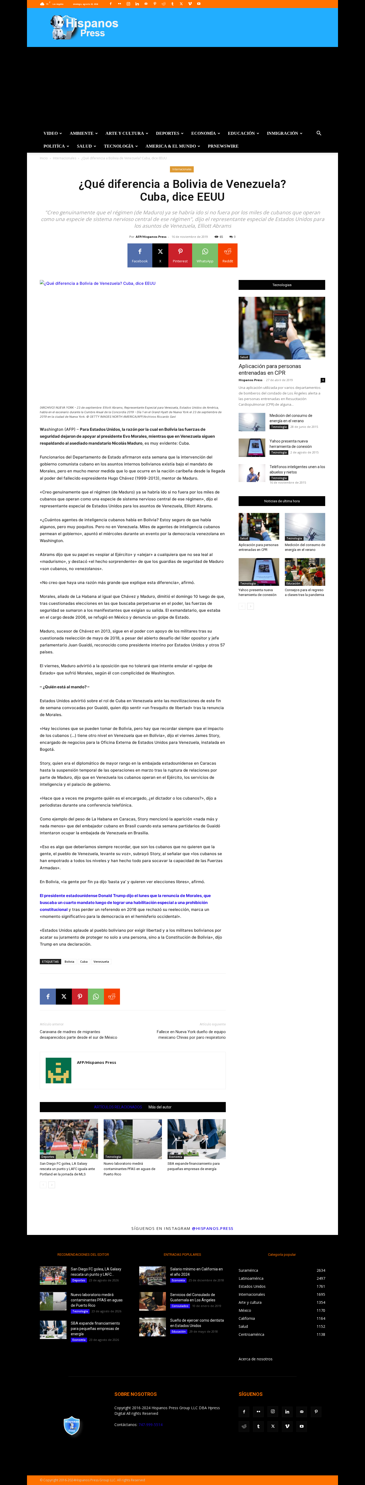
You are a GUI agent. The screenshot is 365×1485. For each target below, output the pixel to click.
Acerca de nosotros (256, 1358)
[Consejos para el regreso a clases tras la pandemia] (305, 572)
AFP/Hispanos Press (151, 237)
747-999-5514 (150, 1424)
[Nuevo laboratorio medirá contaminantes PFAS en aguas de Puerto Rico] (133, 1139)
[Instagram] (128, 3)
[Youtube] (199, 3)
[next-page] (51, 1185)
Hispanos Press (250, 380)
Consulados (180, 1306)
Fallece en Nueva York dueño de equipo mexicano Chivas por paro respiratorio (191, 1034)
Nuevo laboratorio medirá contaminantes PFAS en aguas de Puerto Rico (129, 1169)
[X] (181, 3)
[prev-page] (43, 1185)
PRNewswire (223, 146)
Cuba (84, 961)
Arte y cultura (125, 133)
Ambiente (82, 133)
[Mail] (146, 3)
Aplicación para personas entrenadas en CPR (270, 369)
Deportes (167, 133)
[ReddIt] (112, 997)
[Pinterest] (155, 3)
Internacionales (64, 158)
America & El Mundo (171, 146)
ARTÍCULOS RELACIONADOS (118, 1107)
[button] (318, 133)
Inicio (44, 158)
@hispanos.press (213, 1228)
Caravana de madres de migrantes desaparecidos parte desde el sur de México (78, 1034)
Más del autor (160, 1107)
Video (51, 133)
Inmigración (282, 133)
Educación (241, 133)
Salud (84, 146)
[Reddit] (164, 3)
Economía (203, 133)
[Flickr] (119, 3)
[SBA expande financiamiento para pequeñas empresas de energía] (197, 1139)
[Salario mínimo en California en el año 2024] (152, 1275)
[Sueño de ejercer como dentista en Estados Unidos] (152, 1327)
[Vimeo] (190, 3)
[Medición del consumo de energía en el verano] (252, 422)
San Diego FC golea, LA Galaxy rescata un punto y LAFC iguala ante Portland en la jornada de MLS (67, 1169)
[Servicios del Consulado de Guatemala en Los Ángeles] (152, 1301)
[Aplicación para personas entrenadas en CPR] (282, 328)
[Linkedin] (137, 3)
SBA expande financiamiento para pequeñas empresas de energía (95, 1328)
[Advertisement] (182, 87)
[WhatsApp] (96, 997)
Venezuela (101, 961)
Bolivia (69, 961)
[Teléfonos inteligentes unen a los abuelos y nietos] (252, 473)
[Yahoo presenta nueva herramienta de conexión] (252, 448)
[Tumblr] (172, 3)
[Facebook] (111, 3)
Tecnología (119, 146)
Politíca (54, 146)
